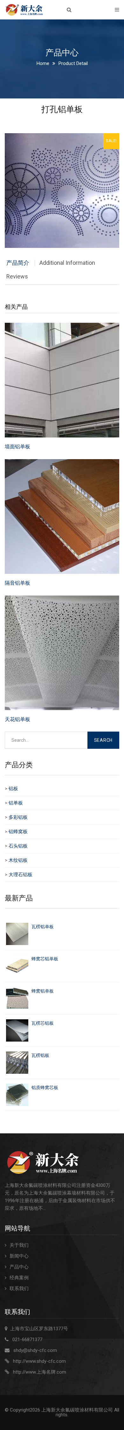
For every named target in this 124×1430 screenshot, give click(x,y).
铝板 (13, 788)
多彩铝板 (18, 817)
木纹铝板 (18, 860)
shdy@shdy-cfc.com (35, 1350)
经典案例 (19, 1278)
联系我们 (19, 1288)
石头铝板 (18, 846)
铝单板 (16, 803)
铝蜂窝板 (18, 831)
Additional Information (67, 262)
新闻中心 (19, 1256)
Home (43, 63)
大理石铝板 (20, 874)
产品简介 (17, 262)
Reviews (17, 276)
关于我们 (19, 1245)
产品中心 (19, 1267)
